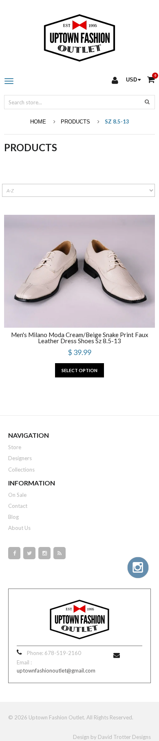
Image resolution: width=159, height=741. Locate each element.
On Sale (17, 495)
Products (75, 122)
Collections (21, 469)
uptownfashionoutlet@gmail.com (56, 670)
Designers (20, 458)
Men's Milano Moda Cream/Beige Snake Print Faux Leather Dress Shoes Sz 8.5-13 (79, 338)
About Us (19, 528)
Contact (17, 506)
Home (38, 122)
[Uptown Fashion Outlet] (79, 36)
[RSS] (59, 553)
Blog (13, 517)
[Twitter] (29, 553)
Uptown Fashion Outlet (56, 717)
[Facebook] (14, 553)
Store (14, 447)
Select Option (79, 370)
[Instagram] (44, 553)
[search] (147, 101)
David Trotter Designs (124, 737)
